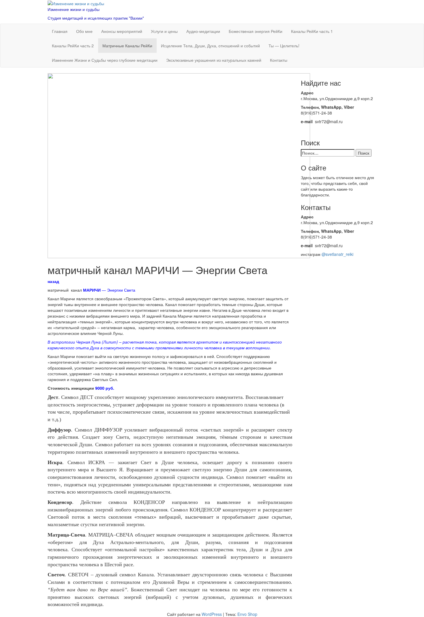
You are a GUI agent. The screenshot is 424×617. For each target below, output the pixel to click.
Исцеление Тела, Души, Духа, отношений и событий (210, 45)
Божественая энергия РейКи (255, 31)
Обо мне (84, 31)
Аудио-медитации (203, 31)
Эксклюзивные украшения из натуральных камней (213, 60)
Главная (59, 31)
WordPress (212, 614)
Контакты (278, 60)
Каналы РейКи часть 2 (73, 45)
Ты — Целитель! (284, 45)
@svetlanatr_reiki (337, 254)
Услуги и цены (164, 31)
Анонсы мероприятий (121, 31)
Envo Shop (247, 614)
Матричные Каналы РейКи (127, 45)
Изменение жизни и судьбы (74, 9)
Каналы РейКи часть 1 (312, 31)
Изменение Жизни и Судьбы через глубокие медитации (104, 60)
